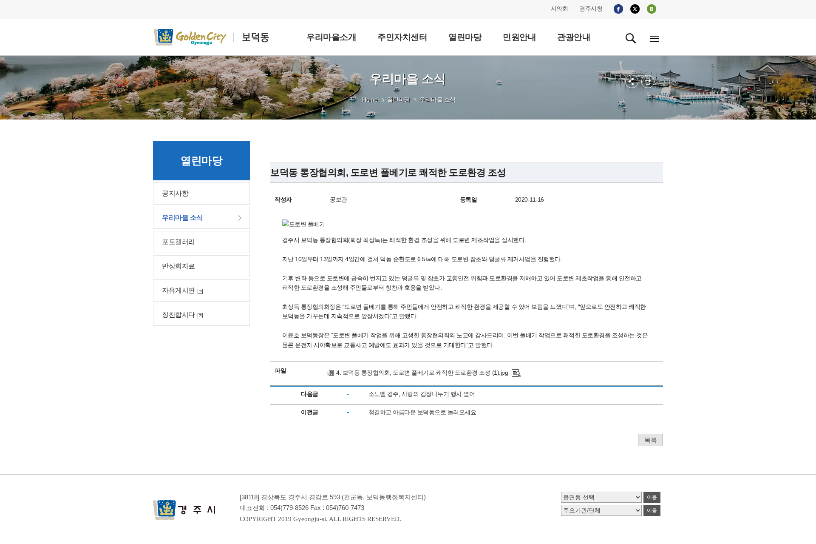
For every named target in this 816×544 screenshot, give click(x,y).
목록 (650, 440)
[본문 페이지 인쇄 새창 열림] (647, 81)
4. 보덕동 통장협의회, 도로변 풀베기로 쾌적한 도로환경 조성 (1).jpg (422, 372)
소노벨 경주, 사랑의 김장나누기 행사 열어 (421, 393)
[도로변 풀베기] (516, 372)
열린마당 (398, 99)
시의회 (559, 8)
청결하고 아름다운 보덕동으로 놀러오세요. (423, 412)
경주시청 (590, 8)
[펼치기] (631, 81)
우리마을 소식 (437, 99)
